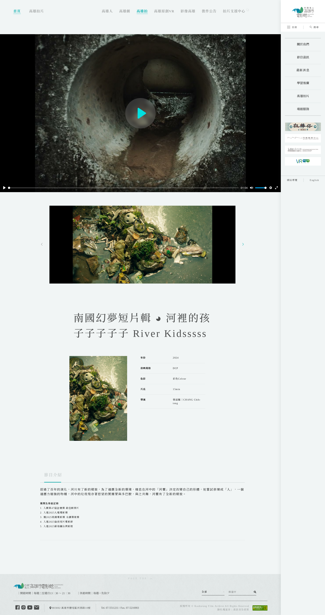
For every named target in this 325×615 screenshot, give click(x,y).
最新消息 (303, 70)
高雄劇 (124, 11)
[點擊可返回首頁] (303, 11)
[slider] (123, 187)
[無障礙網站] (260, 607)
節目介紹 (53, 475)
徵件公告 (209, 11)
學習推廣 (303, 83)
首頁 (17, 11)
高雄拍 (142, 11)
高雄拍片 (303, 96)
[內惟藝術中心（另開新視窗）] (303, 138)
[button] (292, 27)
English (314, 180)
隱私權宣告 (224, 609)
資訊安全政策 (241, 609)
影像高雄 (188, 11)
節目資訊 (303, 57)
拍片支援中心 (234, 11)
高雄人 (107, 11)
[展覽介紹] (303, 127)
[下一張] (243, 244)
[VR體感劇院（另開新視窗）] (303, 161)
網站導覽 (292, 180)
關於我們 (303, 44)
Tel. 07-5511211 (109, 607)
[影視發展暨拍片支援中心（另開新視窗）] (303, 150)
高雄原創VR (164, 11)
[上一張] (42, 244)
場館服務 (303, 109)
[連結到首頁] (38, 585)
